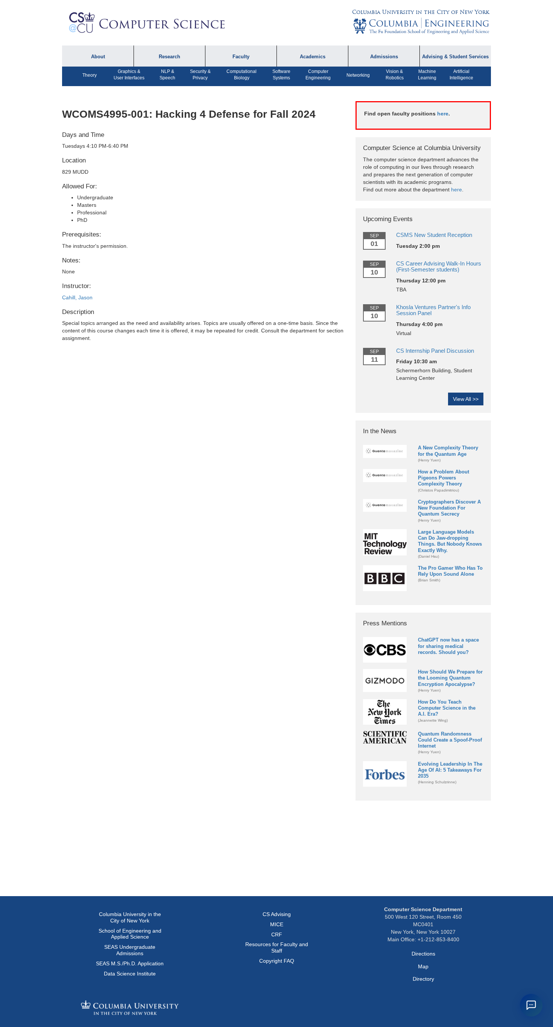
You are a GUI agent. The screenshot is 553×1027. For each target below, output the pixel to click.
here (442, 114)
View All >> (466, 399)
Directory (423, 979)
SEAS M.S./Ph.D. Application (130, 963)
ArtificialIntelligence (461, 74)
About (98, 56)
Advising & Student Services (455, 56)
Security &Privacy (200, 74)
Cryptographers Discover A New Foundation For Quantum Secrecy (449, 508)
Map (423, 966)
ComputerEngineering (318, 74)
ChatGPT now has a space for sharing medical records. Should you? (448, 646)
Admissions (384, 56)
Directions (423, 954)
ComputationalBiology (241, 74)
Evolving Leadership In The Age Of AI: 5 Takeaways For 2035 (450, 770)
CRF (276, 934)
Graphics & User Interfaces (129, 74)
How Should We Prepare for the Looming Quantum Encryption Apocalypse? (450, 678)
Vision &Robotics (395, 74)
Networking (358, 75)
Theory (89, 75)
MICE (276, 924)
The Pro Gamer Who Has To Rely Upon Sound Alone (450, 571)
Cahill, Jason (77, 297)
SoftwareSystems (281, 74)
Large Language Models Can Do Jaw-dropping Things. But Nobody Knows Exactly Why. (450, 541)
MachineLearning (427, 74)
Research (169, 56)
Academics (312, 56)
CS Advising (277, 914)
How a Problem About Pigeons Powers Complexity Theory (443, 478)
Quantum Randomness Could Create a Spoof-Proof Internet (450, 740)
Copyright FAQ (276, 961)
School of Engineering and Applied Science (130, 934)
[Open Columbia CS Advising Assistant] (531, 1005)
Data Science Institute (130, 974)
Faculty (240, 56)
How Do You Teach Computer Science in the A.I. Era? (447, 708)
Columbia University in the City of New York (420, 12)
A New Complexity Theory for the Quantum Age (448, 451)
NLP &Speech (167, 74)
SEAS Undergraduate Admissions (129, 950)
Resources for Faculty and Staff (276, 947)
